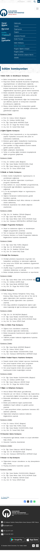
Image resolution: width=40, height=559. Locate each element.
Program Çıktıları (19, 51)
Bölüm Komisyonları (19, 46)
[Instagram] (37, 546)
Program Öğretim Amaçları (21, 48)
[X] (33, 546)
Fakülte (29, 1)
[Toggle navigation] (37, 8)
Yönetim (16, 26)
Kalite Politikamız (19, 43)
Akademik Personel (19, 36)
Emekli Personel (18, 39)
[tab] (6, 24)
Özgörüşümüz (18, 29)
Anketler (16, 57)
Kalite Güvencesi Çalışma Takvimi (23, 54)
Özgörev (16, 32)
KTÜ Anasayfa (21, 1)
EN (38, 1)
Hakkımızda (17, 23)
